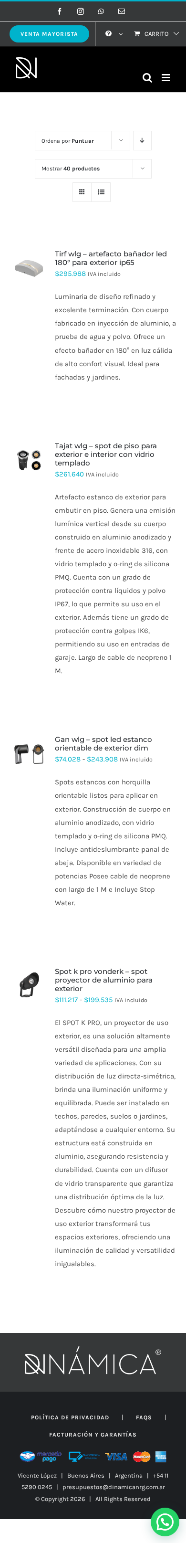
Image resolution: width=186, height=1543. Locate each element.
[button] (165, 1522)
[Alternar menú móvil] (167, 78)
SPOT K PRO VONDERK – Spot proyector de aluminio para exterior (104, 980)
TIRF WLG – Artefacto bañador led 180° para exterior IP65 (111, 258)
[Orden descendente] (142, 140)
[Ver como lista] (101, 192)
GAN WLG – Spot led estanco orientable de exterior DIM (103, 743)
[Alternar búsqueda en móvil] (147, 78)
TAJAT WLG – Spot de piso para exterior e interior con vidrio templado (106, 454)
